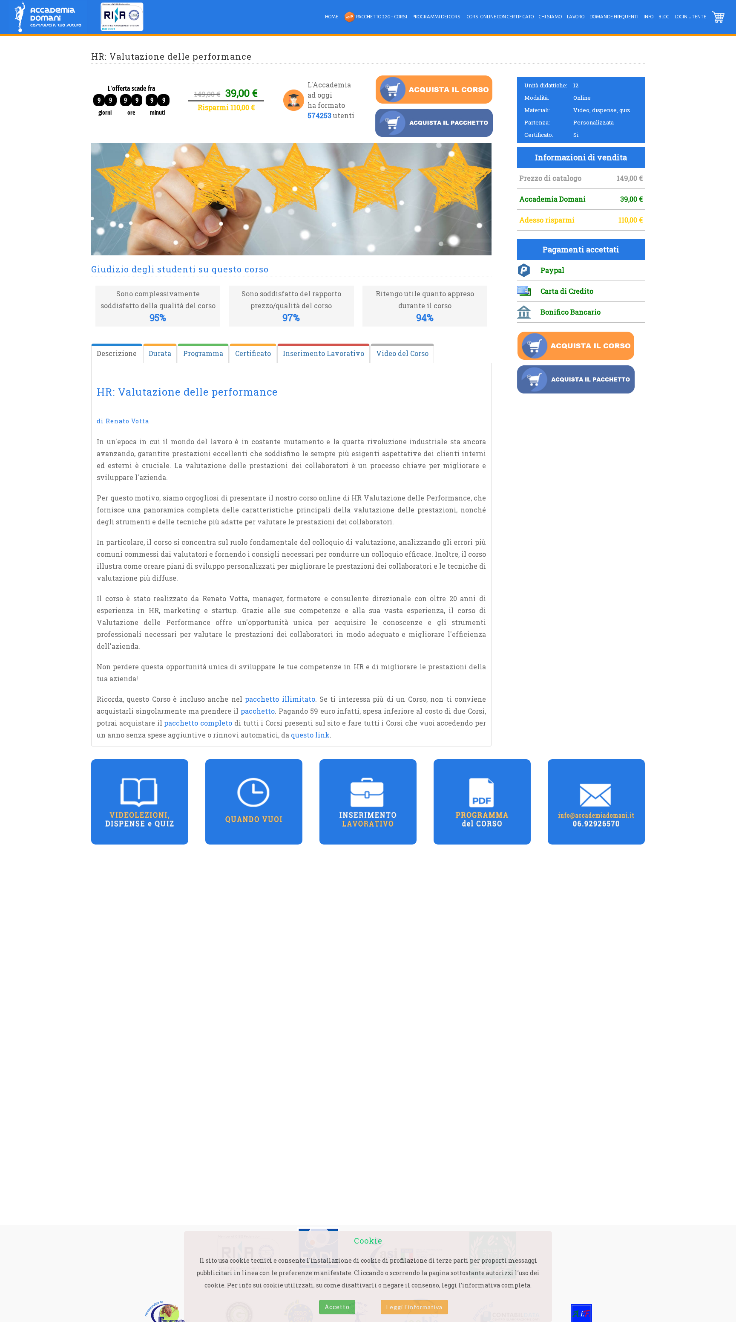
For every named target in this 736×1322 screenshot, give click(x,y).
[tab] (116, 353)
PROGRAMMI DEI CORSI (437, 17)
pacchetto (258, 710)
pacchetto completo (198, 722)
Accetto (337, 1307)
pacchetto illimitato (280, 698)
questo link (310, 734)
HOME (331, 17)
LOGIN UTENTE (690, 17)
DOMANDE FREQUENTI (613, 17)
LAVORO (575, 17)
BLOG (664, 17)
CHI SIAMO (550, 17)
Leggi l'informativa (414, 1306)
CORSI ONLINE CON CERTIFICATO (500, 17)
